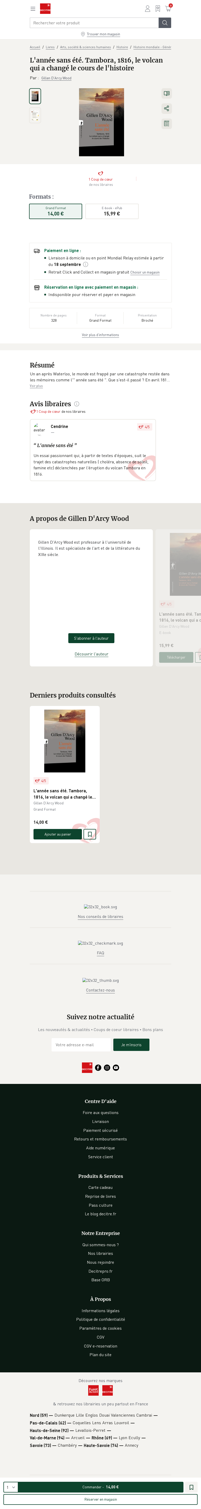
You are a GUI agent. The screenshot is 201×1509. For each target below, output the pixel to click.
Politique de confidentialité (100, 1319)
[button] (100, 377)
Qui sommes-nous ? (100, 1244)
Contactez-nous (100, 990)
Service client (100, 1156)
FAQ (100, 952)
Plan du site (100, 1354)
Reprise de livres (100, 1196)
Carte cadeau (100, 1187)
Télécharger (176, 657)
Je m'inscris (131, 1044)
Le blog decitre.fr (100, 1213)
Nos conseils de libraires (100, 916)
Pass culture (101, 1205)
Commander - (100, 1487)
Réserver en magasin (100, 1499)
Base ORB (100, 1279)
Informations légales (101, 1310)
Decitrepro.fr (100, 1271)
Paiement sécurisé (100, 1130)
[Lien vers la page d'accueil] (45, 8)
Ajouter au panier (57, 834)
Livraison (100, 1121)
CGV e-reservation (100, 1346)
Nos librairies (100, 1253)
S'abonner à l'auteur (91, 638)
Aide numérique (100, 1147)
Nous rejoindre (100, 1262)
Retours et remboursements (100, 1139)
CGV (100, 1337)
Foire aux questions (101, 1112)
